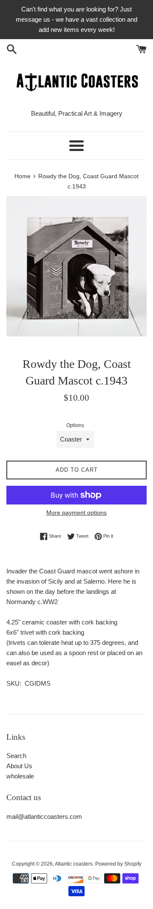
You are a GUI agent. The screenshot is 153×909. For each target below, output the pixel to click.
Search (16, 755)
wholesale (20, 776)
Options (75, 425)
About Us (19, 765)
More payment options (76, 512)
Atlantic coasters (74, 864)
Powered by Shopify (118, 864)
